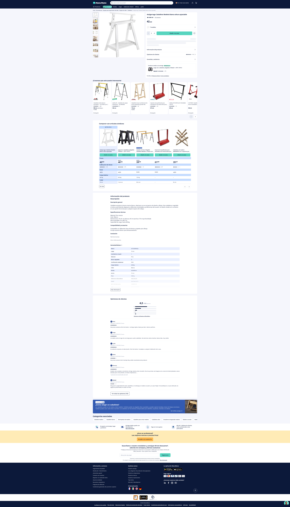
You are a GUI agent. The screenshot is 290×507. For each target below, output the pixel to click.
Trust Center (147, 505)
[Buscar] (112, 3)
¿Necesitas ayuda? (97, 473)
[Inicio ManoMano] (100, 3)
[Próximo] (195, 116)
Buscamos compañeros (99, 482)
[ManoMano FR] (129, 488)
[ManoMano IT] (133, 488)
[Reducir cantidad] (148, 33)
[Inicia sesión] (192, 3)
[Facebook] (168, 483)
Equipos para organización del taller (111, 10)
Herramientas (99, 10)
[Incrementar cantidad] (154, 33)
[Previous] (185, 187)
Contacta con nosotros (98, 475)
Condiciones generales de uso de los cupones (104, 486)
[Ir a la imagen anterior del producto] (102, 35)
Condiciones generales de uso (159, 505)
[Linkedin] (165, 483)
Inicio (94, 10)
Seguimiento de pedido (99, 468)
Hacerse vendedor (97, 480)
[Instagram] (172, 483)
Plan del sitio (110, 505)
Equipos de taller (123, 10)
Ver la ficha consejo (176, 411)
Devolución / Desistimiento (99, 471)
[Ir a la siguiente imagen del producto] (141, 35)
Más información (163, 460)
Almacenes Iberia (156, 75)
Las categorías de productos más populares (139, 471)
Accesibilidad (192, 505)
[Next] (189, 187)
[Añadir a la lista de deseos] (194, 33)
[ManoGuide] (286, 503)
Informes (185, 505)
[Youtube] (176, 483)
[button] (171, 68)
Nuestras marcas (132, 475)
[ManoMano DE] (140, 488)
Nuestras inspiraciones (134, 477)
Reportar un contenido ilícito (100, 477)
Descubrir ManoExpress (134, 482)
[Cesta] (196, 3)
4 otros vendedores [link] (165, 75)
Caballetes (130, 10)
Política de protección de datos (134, 505)
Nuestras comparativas (134, 473)
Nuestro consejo (132, 468)
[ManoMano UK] (136, 488)
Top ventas (131, 480)
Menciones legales (120, 505)
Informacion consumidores (175, 505)
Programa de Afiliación (98, 484)
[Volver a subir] (195, 490)
